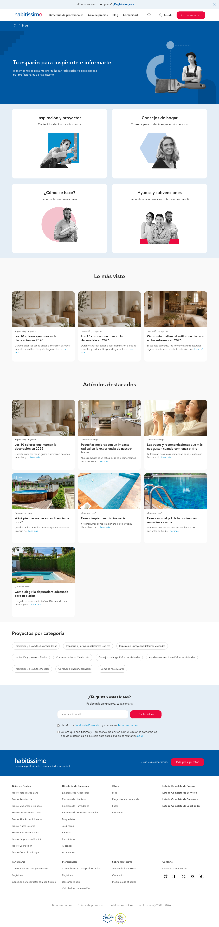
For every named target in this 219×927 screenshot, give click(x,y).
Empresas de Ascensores (75, 793)
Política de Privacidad (88, 725)
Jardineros (68, 826)
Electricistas (68, 839)
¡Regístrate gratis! (124, 4)
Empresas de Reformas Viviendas (80, 813)
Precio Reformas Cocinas (25, 833)
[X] (183, 876)
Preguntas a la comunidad (126, 799)
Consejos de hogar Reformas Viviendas (119, 657)
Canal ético (118, 875)
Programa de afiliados (124, 882)
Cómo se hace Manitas (112, 669)
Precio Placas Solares (23, 826)
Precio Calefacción (22, 846)
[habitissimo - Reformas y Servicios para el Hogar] (28, 15)
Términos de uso (128, 725)
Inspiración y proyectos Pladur (31, 657)
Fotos (115, 806)
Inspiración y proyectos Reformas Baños (36, 646)
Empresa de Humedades (75, 806)
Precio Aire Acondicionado (27, 819)
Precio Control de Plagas (25, 852)
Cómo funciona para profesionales (81, 868)
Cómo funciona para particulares (30, 868)
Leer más (199, 349)
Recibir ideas (146, 714)
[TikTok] (201, 876)
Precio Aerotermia (22, 799)
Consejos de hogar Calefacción (72, 657)
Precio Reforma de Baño (25, 793)
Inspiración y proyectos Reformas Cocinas (88, 646)
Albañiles (67, 846)
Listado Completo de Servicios (179, 793)
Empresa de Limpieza (74, 799)
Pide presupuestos (190, 15)
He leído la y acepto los (99, 725)
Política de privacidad (91, 905)
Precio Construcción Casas (26, 813)
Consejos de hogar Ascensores (74, 669)
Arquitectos (68, 852)
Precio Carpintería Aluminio (27, 839)
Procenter (117, 813)
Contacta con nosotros (174, 868)
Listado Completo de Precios (178, 786)
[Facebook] (174, 876)
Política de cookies (121, 905)
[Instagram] (165, 876)
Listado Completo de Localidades (181, 806)
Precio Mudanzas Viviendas (27, 806)
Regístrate (17, 875)
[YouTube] (192, 876)
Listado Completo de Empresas (180, 799)
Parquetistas (68, 819)
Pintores (66, 833)
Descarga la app (71, 882)
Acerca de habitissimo (124, 868)
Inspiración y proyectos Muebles (32, 669)
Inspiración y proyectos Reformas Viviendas (142, 646)
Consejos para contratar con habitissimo (34, 882)
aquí (140, 736)
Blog (115, 793)
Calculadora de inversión (76, 888)
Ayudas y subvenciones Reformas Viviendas (172, 657)
